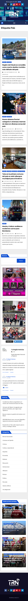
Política (5, 478)
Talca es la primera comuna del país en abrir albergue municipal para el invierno (12, 176)
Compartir (11, 372)
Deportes (5, 451)
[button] (25, 23)
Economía (9, 62)
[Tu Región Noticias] (5, 349)
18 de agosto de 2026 (11, 530)
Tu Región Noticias (11, 359)
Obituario (5, 470)
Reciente (5, 482)
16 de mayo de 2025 (9, 181)
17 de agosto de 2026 (11, 546)
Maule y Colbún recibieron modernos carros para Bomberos (12, 228)
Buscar (4, 256)
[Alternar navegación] (14, 23)
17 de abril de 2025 (9, 233)
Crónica (4, 62)
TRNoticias (19, 129)
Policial (5, 474)
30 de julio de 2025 (9, 129)
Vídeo (6, 387)
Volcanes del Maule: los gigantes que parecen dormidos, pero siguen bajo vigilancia (12, 409)
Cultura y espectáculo (8, 448)
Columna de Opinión (8, 440)
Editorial (5, 459)
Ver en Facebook (6, 372)
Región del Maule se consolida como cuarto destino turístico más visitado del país (13, 67)
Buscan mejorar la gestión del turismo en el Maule (13, 544)
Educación (9, 116)
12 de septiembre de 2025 (10, 72)
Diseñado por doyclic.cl (14, 597)
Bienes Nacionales (7, 436)
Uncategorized (6, 489)
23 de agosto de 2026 (11, 514)
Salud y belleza (21, 171)
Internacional (6, 466)
